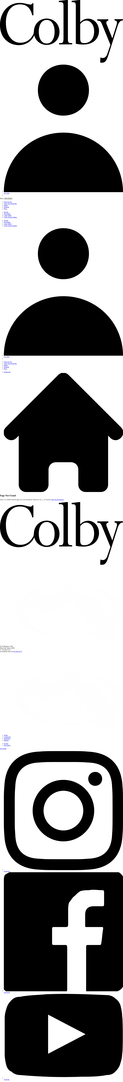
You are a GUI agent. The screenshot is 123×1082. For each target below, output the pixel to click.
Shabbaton (7, 738)
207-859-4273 (17, 651)
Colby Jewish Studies (10, 217)
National (6, 207)
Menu (2, 198)
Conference (7, 737)
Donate (6, 212)
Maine (6, 205)
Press (5, 209)
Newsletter (7, 214)
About (6, 735)
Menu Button (8, 198)
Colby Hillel (7, 215)
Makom (6, 740)
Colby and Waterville (10, 203)
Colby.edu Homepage (57, 499)
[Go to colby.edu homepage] (61, 62)
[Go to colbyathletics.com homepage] (61, 644)
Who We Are (8, 202)
